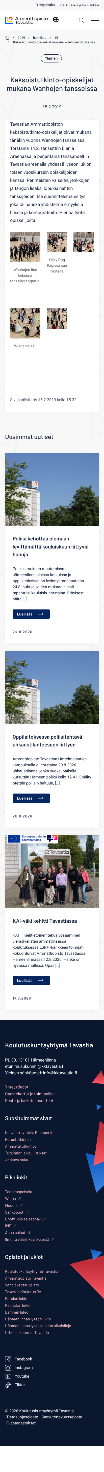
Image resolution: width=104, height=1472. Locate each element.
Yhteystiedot (45, 5)
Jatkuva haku (16, 1159)
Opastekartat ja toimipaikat (30, 1093)
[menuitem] (48, 5)
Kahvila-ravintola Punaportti (29, 1132)
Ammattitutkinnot (20, 1146)
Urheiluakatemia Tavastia (27, 1332)
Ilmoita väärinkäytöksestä (27, 1239)
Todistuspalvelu (18, 1191)
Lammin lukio (16, 1312)
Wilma (10, 1198)
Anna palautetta (19, 1232)
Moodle (11, 1205)
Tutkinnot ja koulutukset (26, 1153)
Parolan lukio (16, 1298)
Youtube (22, 1376)
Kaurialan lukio (18, 1305)
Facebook (23, 1359)
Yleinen (51, 58)
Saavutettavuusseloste (62, 1417)
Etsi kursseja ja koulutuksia (79, 5)
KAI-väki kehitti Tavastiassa (45, 921)
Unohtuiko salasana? (23, 1219)
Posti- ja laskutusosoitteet (29, 1100)
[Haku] (80, 20)
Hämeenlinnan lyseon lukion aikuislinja (38, 1325)
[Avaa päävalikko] (95, 20)
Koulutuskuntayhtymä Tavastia (31, 1271)
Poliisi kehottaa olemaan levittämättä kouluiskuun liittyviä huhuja (51, 546)
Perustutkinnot (18, 1139)
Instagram (24, 1368)
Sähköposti (14, 1212)
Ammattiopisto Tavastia (25, 1278)
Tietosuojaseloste (22, 1417)
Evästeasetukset (21, 1423)
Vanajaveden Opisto (22, 1285)
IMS (8, 1225)
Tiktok (20, 1385)
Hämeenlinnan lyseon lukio (28, 1319)
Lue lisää (25, 614)
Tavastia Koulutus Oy (23, 1291)
